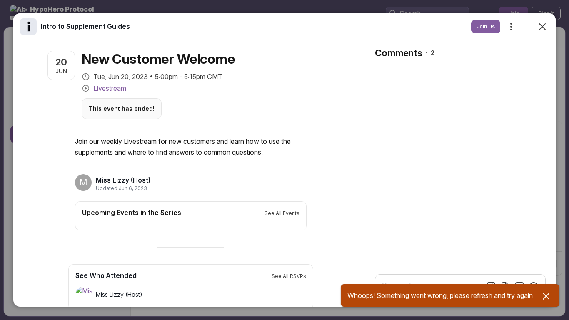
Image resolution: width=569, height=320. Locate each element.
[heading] (123, 180)
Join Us (486, 26)
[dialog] (284, 160)
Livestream (109, 88)
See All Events (282, 213)
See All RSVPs (289, 276)
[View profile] (28, 26)
